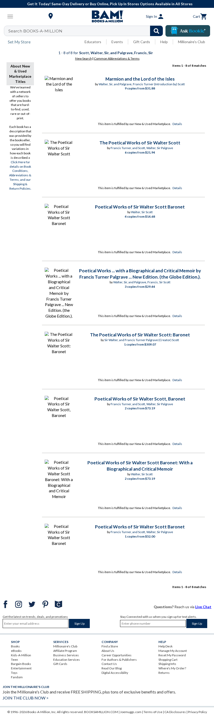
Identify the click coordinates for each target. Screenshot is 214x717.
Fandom (17, 677)
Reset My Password (172, 655)
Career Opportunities (117, 655)
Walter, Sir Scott (142, 212)
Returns (164, 673)
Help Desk (165, 646)
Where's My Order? (172, 668)
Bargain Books (21, 664)
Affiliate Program (65, 651)
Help (164, 41)
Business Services (66, 655)
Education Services (66, 660)
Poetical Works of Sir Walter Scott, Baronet (139, 399)
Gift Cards (141, 41)
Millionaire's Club (191, 41)
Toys (14, 673)
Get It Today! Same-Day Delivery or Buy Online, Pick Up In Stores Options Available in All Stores (110, 4)
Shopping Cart (167, 660)
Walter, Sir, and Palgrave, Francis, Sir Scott (141, 282)
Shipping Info (167, 664)
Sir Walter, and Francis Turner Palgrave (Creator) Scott (141, 340)
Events (117, 41)
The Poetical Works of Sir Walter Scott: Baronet (140, 334)
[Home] (107, 16)
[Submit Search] (156, 31)
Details (177, 124)
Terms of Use (153, 712)
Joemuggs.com (130, 712)
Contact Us (109, 664)
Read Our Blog (112, 668)
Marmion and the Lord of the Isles (140, 79)
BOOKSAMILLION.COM (101, 712)
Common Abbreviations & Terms (117, 58)
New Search (83, 58)
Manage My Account (172, 651)
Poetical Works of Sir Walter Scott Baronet (140, 207)
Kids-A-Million (21, 655)
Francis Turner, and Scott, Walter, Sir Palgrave (142, 148)
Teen (14, 660)
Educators (93, 41)
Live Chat (203, 607)
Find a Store (110, 646)
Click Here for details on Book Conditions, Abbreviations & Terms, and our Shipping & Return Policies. (20, 175)
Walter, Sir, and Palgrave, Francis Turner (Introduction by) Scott (142, 84)
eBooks (16, 651)
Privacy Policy (197, 712)
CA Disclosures (175, 712)
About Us (108, 651)
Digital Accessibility (115, 673)
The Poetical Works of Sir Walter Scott (139, 142)
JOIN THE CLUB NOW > (26, 697)
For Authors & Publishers (119, 660)
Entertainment (21, 668)
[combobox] (86, 31)
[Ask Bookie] (187, 31)
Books (15, 646)
